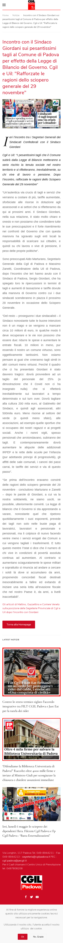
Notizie (15, 15)
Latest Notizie (10, 639)
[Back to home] (31, 5)
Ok (22, 936)
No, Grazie (38, 936)
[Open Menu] (4, 5)
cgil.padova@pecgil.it (14, 860)
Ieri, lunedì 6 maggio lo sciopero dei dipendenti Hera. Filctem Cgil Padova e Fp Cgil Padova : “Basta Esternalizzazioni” (29, 831)
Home (5, 15)
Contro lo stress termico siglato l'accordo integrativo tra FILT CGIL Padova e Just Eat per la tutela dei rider (30, 706)
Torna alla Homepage (19, 624)
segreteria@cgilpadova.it (36, 857)
